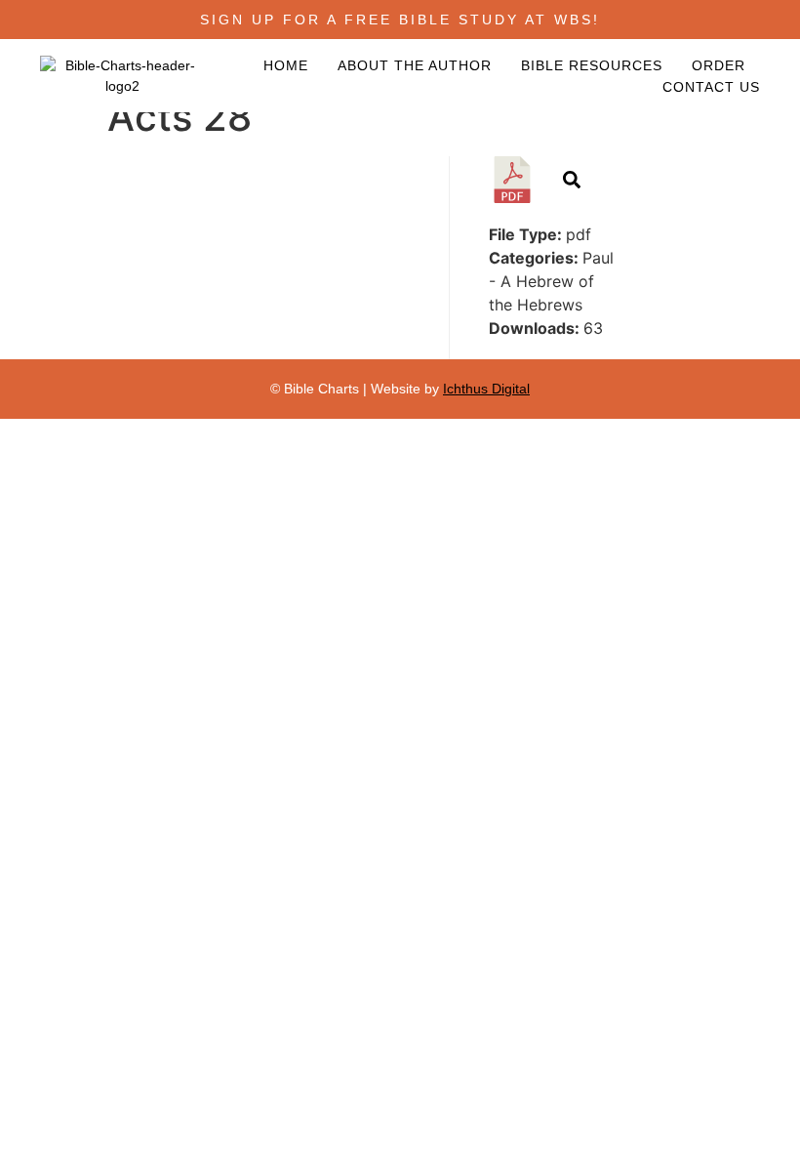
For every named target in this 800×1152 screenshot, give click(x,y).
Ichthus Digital (486, 388)
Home (285, 65)
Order (718, 65)
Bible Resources (591, 65)
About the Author (415, 65)
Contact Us (711, 87)
